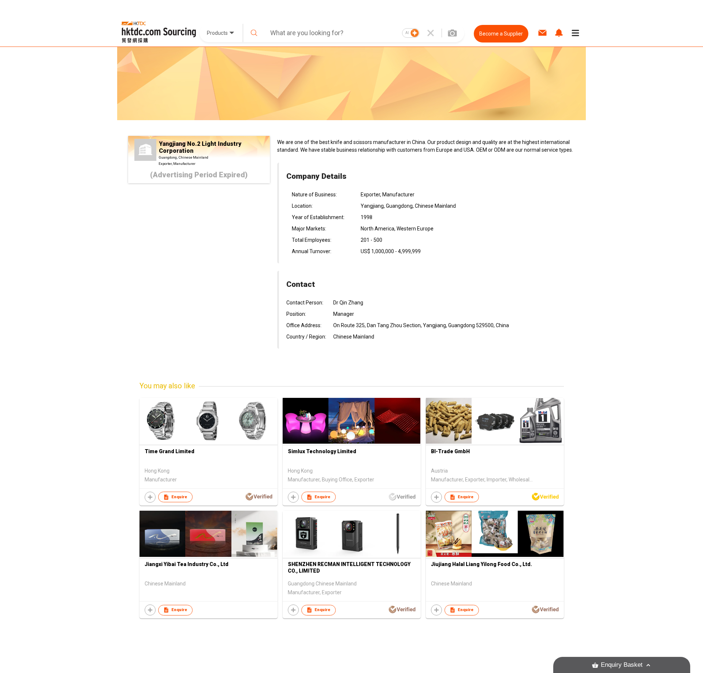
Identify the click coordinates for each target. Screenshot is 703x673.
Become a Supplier (501, 34)
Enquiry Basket (622, 664)
